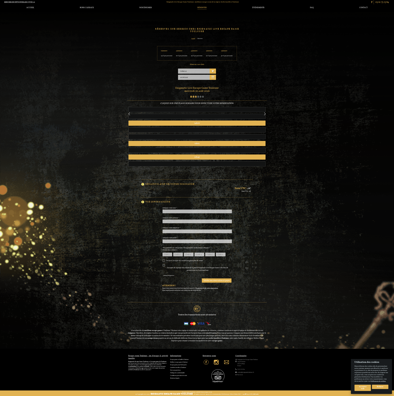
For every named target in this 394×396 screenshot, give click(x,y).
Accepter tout (363, 388)
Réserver (202, 7)
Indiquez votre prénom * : (171, 218)
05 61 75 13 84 (382, 2)
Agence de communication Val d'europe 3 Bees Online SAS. (223, 394)
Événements (258, 7)
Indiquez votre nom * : (170, 208)
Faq (312, 7)
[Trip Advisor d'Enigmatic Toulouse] (218, 376)
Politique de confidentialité (177, 373)
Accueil (30, 7)
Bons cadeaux (87, 7)
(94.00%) (249, 394)
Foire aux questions (175, 370)
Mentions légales (175, 378)
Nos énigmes (145, 7)
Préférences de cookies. (378, 381)
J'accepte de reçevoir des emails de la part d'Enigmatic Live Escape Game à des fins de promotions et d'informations (197, 269)
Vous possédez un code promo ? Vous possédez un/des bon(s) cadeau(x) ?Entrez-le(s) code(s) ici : (186, 249)
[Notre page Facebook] (208, 362)
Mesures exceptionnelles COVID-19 (19, 2)
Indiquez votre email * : (170, 238)
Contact (363, 7)
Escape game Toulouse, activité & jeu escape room (197, 392)
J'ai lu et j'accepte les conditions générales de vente (184, 261)
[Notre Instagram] (218, 362)
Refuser (380, 387)
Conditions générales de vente (178, 375)
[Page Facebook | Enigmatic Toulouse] (372, 2)
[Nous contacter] (228, 362)
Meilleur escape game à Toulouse (179, 362)
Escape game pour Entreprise (178, 365)
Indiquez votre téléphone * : (172, 228)
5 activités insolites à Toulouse (178, 367)
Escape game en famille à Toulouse (179, 359)
